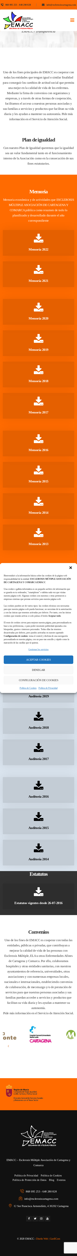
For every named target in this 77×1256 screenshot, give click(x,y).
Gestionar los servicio (38, 649)
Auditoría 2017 (38, 759)
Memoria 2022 (38, 249)
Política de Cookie (28, 688)
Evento (61, 1180)
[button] (71, 568)
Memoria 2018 (38, 381)
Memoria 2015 (38, 481)
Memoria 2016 (38, 450)
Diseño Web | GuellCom (48, 1238)
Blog (51, 1180)
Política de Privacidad (48, 688)
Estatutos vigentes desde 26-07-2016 (38, 903)
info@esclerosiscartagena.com (61, 5)
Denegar (38, 669)
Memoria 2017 (38, 412)
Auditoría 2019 (38, 696)
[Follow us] (29, 1219)
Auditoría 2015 (38, 828)
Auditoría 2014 (38, 859)
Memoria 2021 (38, 281)
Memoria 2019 (38, 350)
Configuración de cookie (38, 680)
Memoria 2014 (38, 512)
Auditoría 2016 (38, 796)
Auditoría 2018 (38, 727)
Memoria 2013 (38, 544)
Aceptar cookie (38, 659)
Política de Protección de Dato (29, 1180)
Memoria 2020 (38, 318)
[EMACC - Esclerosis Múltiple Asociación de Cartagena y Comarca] (18, 20)
